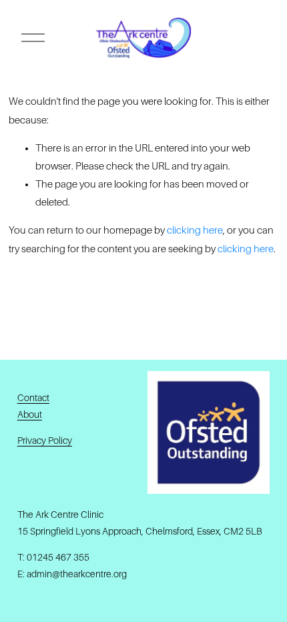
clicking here (195, 230)
